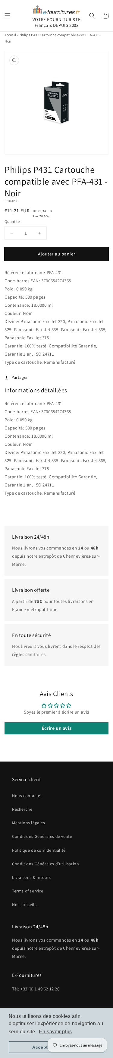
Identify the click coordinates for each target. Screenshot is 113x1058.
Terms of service (27, 891)
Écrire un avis (56, 728)
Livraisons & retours (31, 877)
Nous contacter (27, 795)
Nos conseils (24, 904)
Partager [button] (19, 377)
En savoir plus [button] (55, 1031)
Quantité (12, 221)
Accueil (10, 35)
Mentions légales (28, 822)
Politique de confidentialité (39, 850)
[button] (7, 15)
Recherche (22, 809)
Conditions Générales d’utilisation (45, 863)
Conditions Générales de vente (42, 836)
